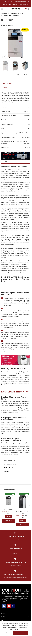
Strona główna (5, 13)
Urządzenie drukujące (17, 13)
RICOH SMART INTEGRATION (15, 392)
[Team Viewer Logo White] (13, 606)
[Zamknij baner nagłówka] (29, 1)
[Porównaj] (21, 74)
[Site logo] (15, 9)
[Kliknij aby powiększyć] (4, 57)
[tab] (15, 83)
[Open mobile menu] (2, 9)
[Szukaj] (28, 9)
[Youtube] (9, 606)
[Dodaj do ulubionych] (18, 74)
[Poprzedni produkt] (25, 75)
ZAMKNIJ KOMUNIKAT (20, 633)
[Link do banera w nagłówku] (15, 1)
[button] (3, 43)
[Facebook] (4, 606)
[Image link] (15, 155)
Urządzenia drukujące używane (10, 15)
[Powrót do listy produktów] (27, 75)
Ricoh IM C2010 (8, 510)
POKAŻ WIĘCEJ (7, 633)
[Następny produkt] (29, 75)
